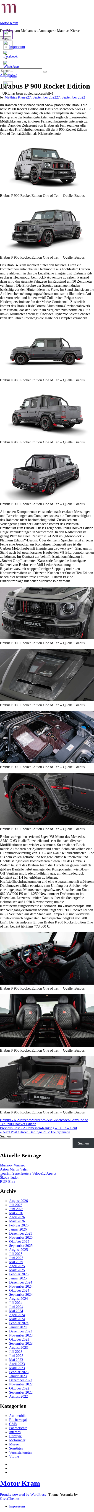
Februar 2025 (19, 1274)
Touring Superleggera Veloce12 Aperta (28, 1173)
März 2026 (17, 1221)
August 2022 (18, 1396)
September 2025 (21, 1246)
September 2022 (21, 1392)
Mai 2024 (16, 1311)
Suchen (5, 1136)
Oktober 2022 (19, 1388)
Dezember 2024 (20, 1282)
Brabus (5, 1120)
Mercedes (24, 1120)
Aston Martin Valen (14, 1169)
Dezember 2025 (20, 1233)
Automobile (17, 1416)
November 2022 (21, 1384)
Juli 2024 (15, 1303)
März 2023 (17, 1368)
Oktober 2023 (19, 1339)
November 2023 (21, 1335)
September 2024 (21, 1294)
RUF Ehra (7, 1181)
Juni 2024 (16, 1307)
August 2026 (18, 1201)
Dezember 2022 (20, 1380)
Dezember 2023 (20, 1331)
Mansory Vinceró (12, 1165)
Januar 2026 (18, 1229)
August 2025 (18, 1250)
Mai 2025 (16, 1262)
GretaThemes (9, 1498)
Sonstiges (16, 1448)
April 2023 (17, 1364)
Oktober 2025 (19, 1241)
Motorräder (17, 1440)
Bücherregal (18, 1420)
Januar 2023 (18, 1376)
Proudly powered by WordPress (23, 1494)
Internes (15, 1432)
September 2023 (21, 1343)
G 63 (14, 1120)
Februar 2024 (19, 1323)
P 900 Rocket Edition (20, 1124)
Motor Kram (9, 23)
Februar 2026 (19, 1225)
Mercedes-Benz (66, 1120)
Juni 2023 (16, 1356)
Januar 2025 (18, 1278)
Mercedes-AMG (43, 1120)
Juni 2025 (16, 1258)
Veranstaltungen (20, 1452)
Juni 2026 (16, 1209)
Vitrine (14, 1456)
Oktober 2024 (19, 1290)
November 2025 (21, 1237)
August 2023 (18, 1347)
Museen (15, 1444)
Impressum (17, 1506)
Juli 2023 (15, 1351)
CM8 (13, 1424)
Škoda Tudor (9, 1177)
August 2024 (18, 1298)
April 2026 (17, 1217)
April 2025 (17, 1266)
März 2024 (17, 1319)
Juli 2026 (15, 1205)
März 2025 (17, 1270)
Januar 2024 (18, 1327)
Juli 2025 (15, 1254)
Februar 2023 (19, 1372)
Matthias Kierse (16, 97)
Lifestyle (15, 1436)
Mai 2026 (16, 1213)
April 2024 (17, 1315)
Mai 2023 (16, 1360)
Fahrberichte (18, 1428)
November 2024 (21, 1286)
